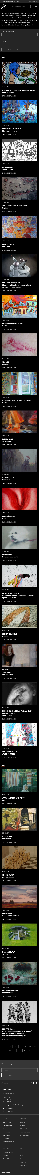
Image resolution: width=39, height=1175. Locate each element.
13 (30, 1046)
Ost (21, 1152)
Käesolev (22, 1122)
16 (14, 1050)
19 (29, 1050)
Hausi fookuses (7, 1122)
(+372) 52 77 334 (15, 1)
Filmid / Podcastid (25, 1132)
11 (20, 1046)
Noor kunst (6, 1129)
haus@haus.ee (34, 1)
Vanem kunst (6, 1132)
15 (10, 1050)
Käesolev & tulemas (8, 1152)
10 (15, 1046)
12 (25, 1046)
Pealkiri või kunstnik (9, 31)
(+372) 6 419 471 (7, 1)
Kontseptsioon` (7, 1159)
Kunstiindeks (23, 1165)
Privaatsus (23, 1162)
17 (19, 1050)
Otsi (9, 49)
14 (34, 1046)
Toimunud (22, 1125)
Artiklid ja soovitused (8, 1141)
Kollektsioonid (6, 1135)
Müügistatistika (24, 1129)
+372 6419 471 (10, 1111)
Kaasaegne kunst (7, 1125)
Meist (21, 1159)
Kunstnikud (6, 1138)
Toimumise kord (24, 1135)
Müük (21, 1155)
